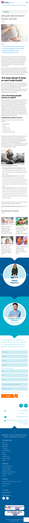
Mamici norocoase (6, 458)
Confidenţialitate (17, 519)
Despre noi (4, 442)
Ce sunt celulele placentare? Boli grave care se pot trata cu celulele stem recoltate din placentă (22, 230)
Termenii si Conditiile (16, 392)
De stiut (3, 22)
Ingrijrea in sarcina (6, 470)
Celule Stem (4, 446)
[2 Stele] (24, 206)
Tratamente (4, 448)
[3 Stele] (25, 206)
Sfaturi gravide (5, 456)
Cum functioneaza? (6, 450)
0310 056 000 (24, 410)
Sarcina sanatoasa (6, 468)
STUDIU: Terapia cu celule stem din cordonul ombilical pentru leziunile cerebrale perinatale (6, 230)
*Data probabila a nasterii (7, 368)
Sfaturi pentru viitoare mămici (8, 472)
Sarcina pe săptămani (7, 466)
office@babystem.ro (22, 416)
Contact (4, 460)
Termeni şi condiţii (9, 519)
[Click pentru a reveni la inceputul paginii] (14, 431)
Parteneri (4, 454)
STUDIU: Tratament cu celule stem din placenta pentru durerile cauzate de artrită (22, 250)
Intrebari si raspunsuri (7, 473)
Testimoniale (5, 444)
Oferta (3, 452)
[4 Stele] (26, 206)
